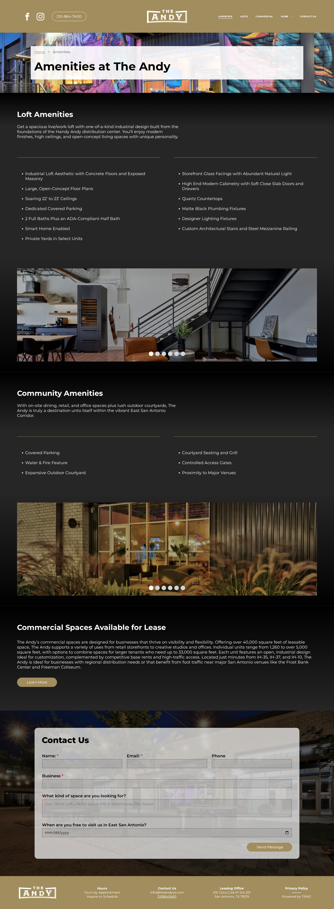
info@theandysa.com (167, 892)
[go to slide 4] (170, 354)
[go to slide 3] (164, 354)
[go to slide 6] (183, 354)
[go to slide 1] (151, 354)
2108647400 (167, 896)
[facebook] (27, 17)
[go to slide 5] (176, 354)
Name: (49, 755)
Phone (218, 755)
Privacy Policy (296, 888)
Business (51, 775)
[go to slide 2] (157, 354)
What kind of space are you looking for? (84, 795)
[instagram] (40, 17)
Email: (133, 755)
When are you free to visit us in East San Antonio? (94, 824)
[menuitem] (226, 16)
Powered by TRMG (296, 896)
